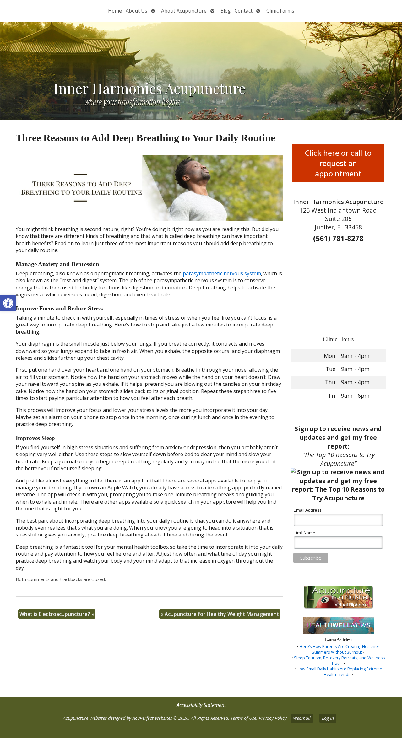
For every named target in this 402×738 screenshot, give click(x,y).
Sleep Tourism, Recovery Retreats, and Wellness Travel (339, 660)
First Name (304, 532)
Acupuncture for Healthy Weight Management (219, 614)
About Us (136, 10)
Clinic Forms (280, 10)
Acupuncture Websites (85, 718)
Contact (244, 10)
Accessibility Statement (201, 705)
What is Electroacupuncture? (56, 614)
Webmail (302, 718)
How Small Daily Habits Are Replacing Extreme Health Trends (339, 671)
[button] (8, 303)
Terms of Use (243, 718)
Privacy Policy (273, 718)
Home (115, 10)
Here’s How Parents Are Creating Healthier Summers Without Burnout (339, 649)
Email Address (307, 510)
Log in (328, 718)
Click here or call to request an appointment (338, 163)
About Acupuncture (184, 10)
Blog (225, 10)
